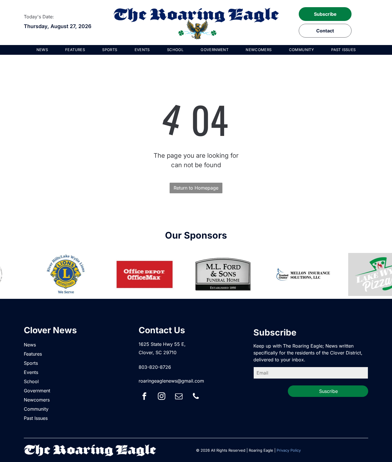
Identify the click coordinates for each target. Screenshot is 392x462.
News (30, 345)
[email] (179, 397)
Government (37, 390)
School (31, 381)
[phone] (196, 397)
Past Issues (36, 418)
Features (33, 354)
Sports (31, 363)
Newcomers (37, 400)
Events (31, 372)
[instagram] (161, 397)
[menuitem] (42, 50)
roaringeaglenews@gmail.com (171, 381)
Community (36, 409)
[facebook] (144, 397)
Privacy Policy (289, 450)
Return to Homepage (196, 188)
